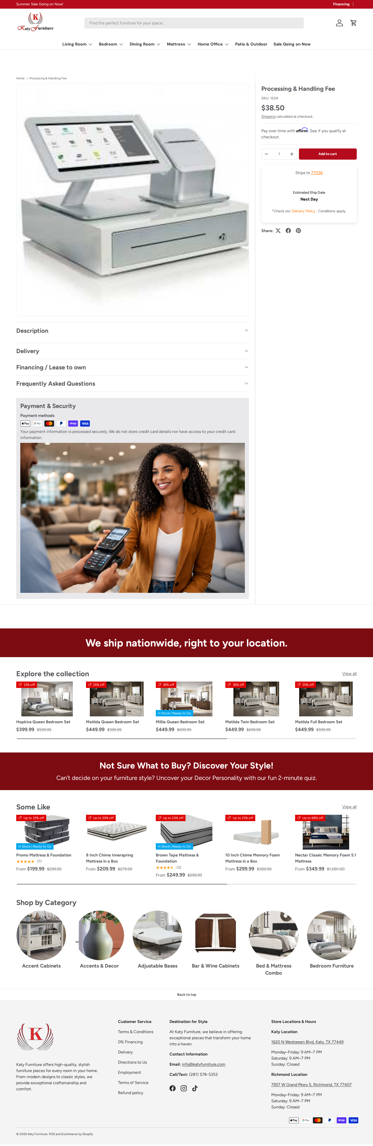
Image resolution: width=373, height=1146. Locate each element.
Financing (341, 4)
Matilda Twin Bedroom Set (250, 721)
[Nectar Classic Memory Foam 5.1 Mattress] (326, 832)
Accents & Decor (99, 966)
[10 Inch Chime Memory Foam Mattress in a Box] (256, 832)
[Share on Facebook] (288, 230)
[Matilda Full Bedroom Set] (326, 699)
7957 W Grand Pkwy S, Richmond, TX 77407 (311, 1084)
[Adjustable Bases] (157, 935)
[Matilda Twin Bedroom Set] (256, 699)
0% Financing (130, 1041)
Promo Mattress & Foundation (43, 855)
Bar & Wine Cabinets (215, 966)
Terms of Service (133, 1082)
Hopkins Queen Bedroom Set (43, 721)
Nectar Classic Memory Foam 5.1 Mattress (325, 858)
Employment (129, 1072)
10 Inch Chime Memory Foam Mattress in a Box (252, 858)
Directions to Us (132, 1062)
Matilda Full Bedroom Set (318, 721)
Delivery (125, 1052)
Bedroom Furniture (332, 966)
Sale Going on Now (292, 44)
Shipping (268, 116)
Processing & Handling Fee (48, 78)
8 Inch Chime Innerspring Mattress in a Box (109, 858)
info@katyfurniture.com (203, 1064)
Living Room (74, 44)
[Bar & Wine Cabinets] (215, 935)
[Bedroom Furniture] (332, 935)
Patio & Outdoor (251, 44)
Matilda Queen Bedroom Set (112, 721)
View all (349, 673)
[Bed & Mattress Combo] (273, 935)
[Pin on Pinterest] (298, 230)
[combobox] (194, 23)
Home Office (210, 44)
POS (52, 1134)
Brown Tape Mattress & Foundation (177, 858)
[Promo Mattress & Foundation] (47, 832)
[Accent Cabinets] (41, 935)
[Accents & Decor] (99, 935)
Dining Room (142, 44)
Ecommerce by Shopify (77, 1134)
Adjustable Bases (157, 966)
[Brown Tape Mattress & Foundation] (186, 832)
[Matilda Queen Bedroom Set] (117, 699)
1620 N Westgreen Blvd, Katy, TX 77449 (307, 1041)
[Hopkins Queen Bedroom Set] (47, 699)
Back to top (186, 994)
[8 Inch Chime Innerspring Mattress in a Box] (117, 832)
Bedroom (108, 44)
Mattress (176, 44)
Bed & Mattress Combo (273, 969)
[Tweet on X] (278, 230)
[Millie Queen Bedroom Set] (186, 699)
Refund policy (130, 1092)
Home (20, 78)
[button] (353, 22)
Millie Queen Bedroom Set (180, 721)
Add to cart (327, 154)
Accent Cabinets (41, 966)
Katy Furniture (37, 1134)
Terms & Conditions (135, 1031)
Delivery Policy (304, 210)
